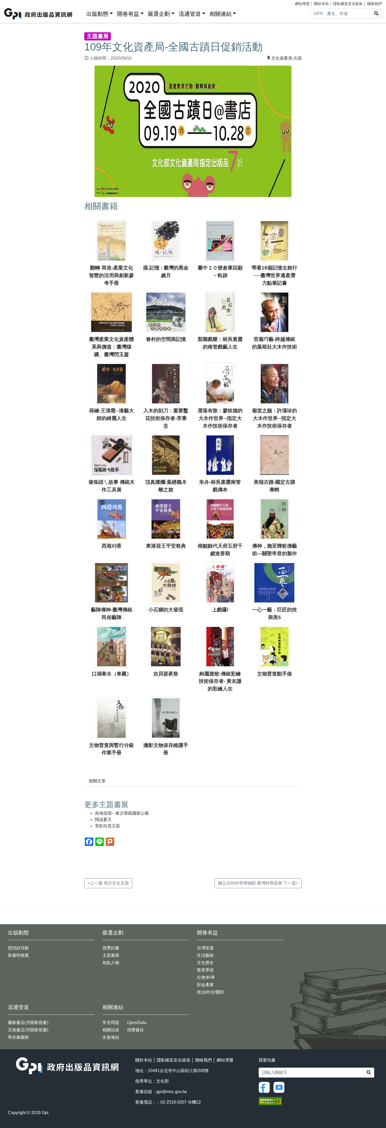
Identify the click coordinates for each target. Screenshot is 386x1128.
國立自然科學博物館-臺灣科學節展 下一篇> (258, 883)
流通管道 (190, 14)
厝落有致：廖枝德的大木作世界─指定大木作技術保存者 (220, 418)
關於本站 (321, 4)
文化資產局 (281, 58)
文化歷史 (205, 962)
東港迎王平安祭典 (166, 546)
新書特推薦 (18, 955)
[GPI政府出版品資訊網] (38, 14)
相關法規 (110, 1030)
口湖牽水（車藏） (112, 674)
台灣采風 (205, 948)
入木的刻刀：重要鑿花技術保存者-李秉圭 (165, 418)
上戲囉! (220, 609)
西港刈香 (112, 546)
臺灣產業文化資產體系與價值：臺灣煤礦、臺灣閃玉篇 (111, 346)
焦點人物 (110, 962)
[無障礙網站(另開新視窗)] (270, 1101)
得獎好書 (110, 948)
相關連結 (221, 14)
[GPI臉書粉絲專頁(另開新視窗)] (265, 1087)
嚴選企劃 (159, 14)
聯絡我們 (374, 4)
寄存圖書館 (18, 1037)
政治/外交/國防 (210, 992)
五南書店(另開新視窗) (28, 1030)
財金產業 (205, 985)
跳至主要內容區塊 (14, 3)
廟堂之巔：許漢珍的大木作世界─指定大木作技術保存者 (274, 418)
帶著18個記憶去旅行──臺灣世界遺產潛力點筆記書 (274, 275)
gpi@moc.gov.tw (171, 1091)
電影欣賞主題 (107, 826)
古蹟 (297, 58)
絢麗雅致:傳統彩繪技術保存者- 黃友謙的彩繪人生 (220, 681)
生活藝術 (205, 955)
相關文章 (97, 781)
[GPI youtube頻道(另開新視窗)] (280, 1087)
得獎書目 (135, 1030)
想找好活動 (18, 948)
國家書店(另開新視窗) (28, 1022)
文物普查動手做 (274, 674)
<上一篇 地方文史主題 (108, 883)
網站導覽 (302, 4)
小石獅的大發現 (165, 609)
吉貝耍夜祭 (165, 674)
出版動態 (97, 14)
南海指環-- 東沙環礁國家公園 (122, 813)
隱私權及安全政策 (348, 4)
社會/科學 (206, 977)
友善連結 (110, 1037)
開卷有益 (128, 14)
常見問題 (110, 1022)
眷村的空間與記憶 (166, 339)
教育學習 (205, 970)
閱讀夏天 (103, 819)
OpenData (136, 1022)
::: (80, 13)
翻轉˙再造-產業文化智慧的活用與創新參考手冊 (111, 275)
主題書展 (110, 955)
